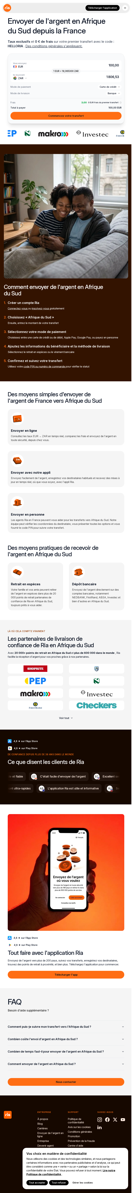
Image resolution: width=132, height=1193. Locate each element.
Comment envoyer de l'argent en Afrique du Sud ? (42, 1059)
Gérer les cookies (80, 1182)
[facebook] (106, 1116)
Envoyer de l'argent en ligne (50, 1131)
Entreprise (43, 1137)
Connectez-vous (18, 308)
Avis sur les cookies (78, 1123)
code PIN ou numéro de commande (45, 366)
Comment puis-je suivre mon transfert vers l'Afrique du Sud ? (49, 1022)
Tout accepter (35, 1182)
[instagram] (98, 1116)
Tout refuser (56, 1182)
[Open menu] (125, 8)
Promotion (73, 1133)
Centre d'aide (74, 1145)
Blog (40, 1120)
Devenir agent (45, 1142)
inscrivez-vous (41, 308)
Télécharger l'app (64, 969)
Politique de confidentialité (75, 1117)
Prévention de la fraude (76, 1139)
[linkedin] (98, 1124)
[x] (113, 1116)
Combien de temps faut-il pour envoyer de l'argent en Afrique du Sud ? (56, 1046)
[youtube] (121, 1116)
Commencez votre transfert (66, 115)
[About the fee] (120, 102)
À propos (42, 1115)
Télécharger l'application (102, 7)
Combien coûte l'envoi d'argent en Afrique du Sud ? (43, 1034)
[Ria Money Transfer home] (7, 8)
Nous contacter (65, 1077)
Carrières (42, 1125)
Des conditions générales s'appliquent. (53, 46)
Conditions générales (79, 1128)
